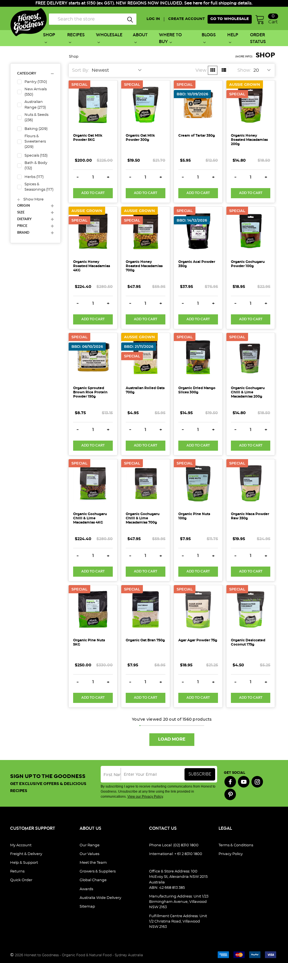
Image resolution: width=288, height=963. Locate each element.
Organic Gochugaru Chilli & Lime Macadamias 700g (142, 518)
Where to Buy (170, 38)
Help (232, 35)
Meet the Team (93, 863)
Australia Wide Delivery (100, 898)
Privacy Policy (231, 854)
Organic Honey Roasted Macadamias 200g (249, 140)
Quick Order (21, 880)
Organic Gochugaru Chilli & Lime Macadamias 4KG (90, 518)
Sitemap (87, 906)
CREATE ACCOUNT (186, 19)
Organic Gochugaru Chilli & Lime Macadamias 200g (248, 392)
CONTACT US (163, 828)
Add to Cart (93, 193)
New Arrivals (35, 91)
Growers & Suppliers (98, 871)
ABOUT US (90, 828)
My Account (21, 845)
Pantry (35, 82)
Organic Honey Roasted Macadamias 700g (144, 266)
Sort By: (80, 70)
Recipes (76, 35)
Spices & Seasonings (38, 186)
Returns (17, 871)
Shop (49, 35)
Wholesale (109, 35)
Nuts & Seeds (36, 117)
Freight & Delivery (26, 854)
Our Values (89, 854)
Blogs (209, 35)
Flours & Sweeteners (35, 141)
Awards (86, 889)
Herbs (34, 177)
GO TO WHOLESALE (229, 19)
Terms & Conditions (236, 845)
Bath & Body (35, 165)
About (140, 35)
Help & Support (24, 863)
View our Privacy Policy (145, 797)
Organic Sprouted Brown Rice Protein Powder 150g (90, 392)
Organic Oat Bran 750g (145, 640)
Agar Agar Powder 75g (197, 640)
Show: (244, 70)
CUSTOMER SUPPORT (32, 828)
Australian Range (35, 104)
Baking (36, 129)
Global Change (93, 880)
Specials (36, 155)
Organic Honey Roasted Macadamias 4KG (91, 266)
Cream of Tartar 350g (196, 135)
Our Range (90, 845)
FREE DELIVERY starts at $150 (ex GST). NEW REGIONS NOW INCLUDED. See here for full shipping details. (144, 3)
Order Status (258, 38)
